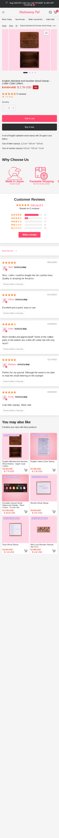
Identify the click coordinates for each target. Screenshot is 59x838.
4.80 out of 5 (36, 205)
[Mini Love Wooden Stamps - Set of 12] (43, 529)
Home (4, 26)
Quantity (5, 102)
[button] (9, 94)
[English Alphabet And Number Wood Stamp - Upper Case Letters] (15, 446)
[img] (9, 262)
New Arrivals (20, 19)
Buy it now (29, 127)
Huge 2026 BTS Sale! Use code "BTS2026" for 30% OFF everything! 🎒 (31, 4)
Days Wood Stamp (10, 544)
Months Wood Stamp (39, 503)
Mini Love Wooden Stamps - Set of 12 (43, 545)
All (16, 26)
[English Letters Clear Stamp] (43, 446)
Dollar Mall (50, 19)
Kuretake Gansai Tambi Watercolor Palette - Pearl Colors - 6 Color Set (13, 505)
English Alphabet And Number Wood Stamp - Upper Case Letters (15, 463)
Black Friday (7, 19)
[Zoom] (46, 33)
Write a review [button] (30, 235)
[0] (55, 12)
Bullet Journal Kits (36, 19)
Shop (11, 26)
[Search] (50, 12)
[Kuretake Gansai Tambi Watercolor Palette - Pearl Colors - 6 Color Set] (15, 488)
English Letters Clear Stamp (42, 461)
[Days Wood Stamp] (15, 529)
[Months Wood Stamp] (43, 488)
